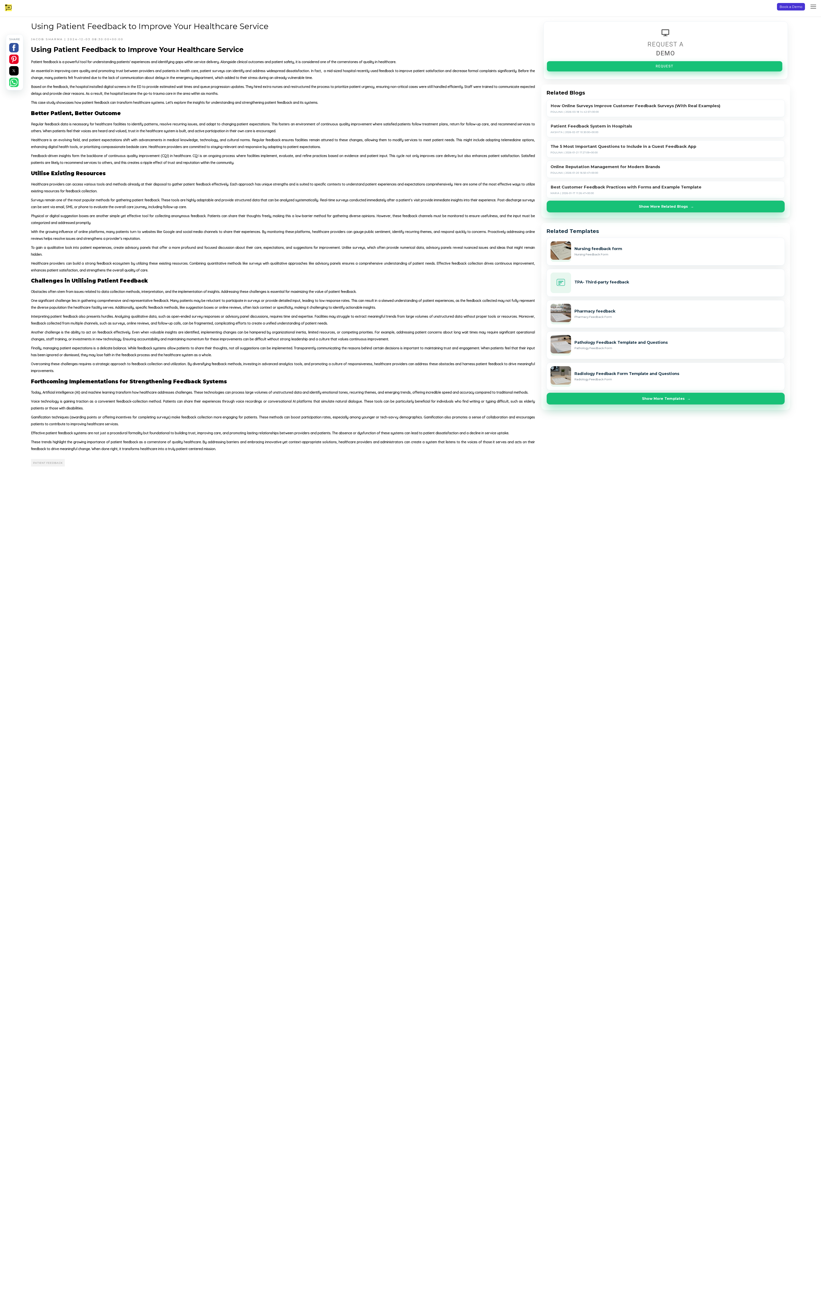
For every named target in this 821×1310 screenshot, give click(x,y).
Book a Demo (791, 7)
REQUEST (664, 66)
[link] (665, 251)
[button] (14, 47)
